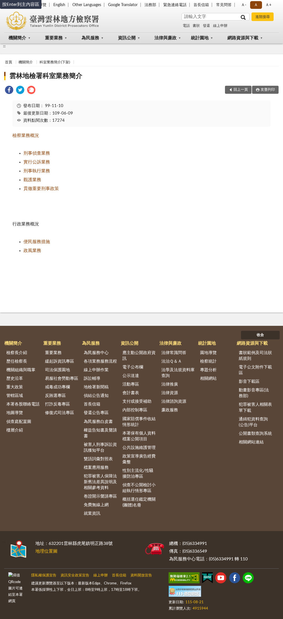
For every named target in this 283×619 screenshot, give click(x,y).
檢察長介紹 (16, 353)
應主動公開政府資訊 (139, 356)
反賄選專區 (55, 396)
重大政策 (14, 387)
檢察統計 (208, 361)
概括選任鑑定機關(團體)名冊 (139, 502)
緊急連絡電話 (175, 5)
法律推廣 (169, 384)
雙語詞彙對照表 (98, 459)
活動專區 (130, 384)
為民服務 (90, 38)
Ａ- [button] (243, 5)
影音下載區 (249, 381)
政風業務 (32, 250)
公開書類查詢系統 (255, 433)
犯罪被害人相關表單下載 (255, 407)
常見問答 (224, 5)
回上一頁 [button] (241, 90)
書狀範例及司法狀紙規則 (255, 356)
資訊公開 (127, 38)
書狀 (196, 26)
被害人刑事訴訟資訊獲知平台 (100, 447)
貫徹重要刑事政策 (41, 188)
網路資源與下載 (242, 38)
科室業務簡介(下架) (55, 62)
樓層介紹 (14, 430)
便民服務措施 (36, 242)
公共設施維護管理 (139, 448)
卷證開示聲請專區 (100, 496)
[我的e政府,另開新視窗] (207, 579)
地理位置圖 (46, 551)
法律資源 (169, 393)
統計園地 (200, 38)
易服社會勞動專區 (61, 378)
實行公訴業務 (36, 162)
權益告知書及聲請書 (100, 433)
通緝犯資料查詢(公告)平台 (253, 422)
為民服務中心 (96, 353)
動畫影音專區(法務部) (254, 393)
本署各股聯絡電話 (23, 404)
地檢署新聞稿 (96, 387)
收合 (260, 335)
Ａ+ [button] (268, 5)
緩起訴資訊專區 (59, 361)
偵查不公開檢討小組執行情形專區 (139, 488)
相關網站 (208, 378)
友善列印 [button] (268, 90)
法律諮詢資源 (173, 401)
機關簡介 (17, 38)
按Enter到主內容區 (20, 4)
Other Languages (86, 5)
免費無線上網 (96, 505)
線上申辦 (220, 26)
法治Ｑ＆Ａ (171, 361)
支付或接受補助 (136, 401)
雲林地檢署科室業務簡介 (45, 76)
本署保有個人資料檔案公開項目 (139, 436)
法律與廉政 (165, 38)
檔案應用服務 (96, 467)
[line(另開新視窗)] (248, 579)
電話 (186, 26)
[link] (9, 91)
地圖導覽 (14, 413)
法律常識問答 (173, 353)
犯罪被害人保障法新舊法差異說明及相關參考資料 (100, 482)
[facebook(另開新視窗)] (234, 579)
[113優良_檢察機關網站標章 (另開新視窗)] (185, 592)
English (59, 5)
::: (4, 46)
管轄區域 (14, 396)
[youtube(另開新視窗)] (220, 579)
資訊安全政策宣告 (75, 575)
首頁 (8, 62)
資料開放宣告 (141, 575)
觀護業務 (32, 180)
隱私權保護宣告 (43, 575)
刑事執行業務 (36, 171)
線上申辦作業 (96, 370)
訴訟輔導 (92, 378)
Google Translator (123, 5)
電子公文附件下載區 (255, 370)
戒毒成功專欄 (57, 387)
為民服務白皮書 (98, 422)
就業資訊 (92, 513)
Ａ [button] (256, 5)
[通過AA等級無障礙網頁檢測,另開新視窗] (184, 579)
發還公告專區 (96, 413)
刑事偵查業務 (36, 153)
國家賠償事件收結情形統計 (139, 422)
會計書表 (130, 393)
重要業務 (54, 38)
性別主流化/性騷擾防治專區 (137, 473)
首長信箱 (201, 5)
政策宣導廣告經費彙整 (139, 459)
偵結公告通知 (96, 396)
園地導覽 (208, 353)
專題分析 (208, 370)
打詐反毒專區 (57, 404)
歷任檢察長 (16, 361)
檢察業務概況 (25, 135)
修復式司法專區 (59, 413)
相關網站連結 (251, 442)
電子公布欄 (132, 367)
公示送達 (130, 376)
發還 (206, 26)
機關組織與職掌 (20, 370)
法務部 (150, 5)
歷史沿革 (14, 378)
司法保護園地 (57, 370)
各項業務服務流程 (100, 361)
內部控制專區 (134, 410)
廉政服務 (169, 410)
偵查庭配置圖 (18, 422)
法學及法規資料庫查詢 (178, 373)
